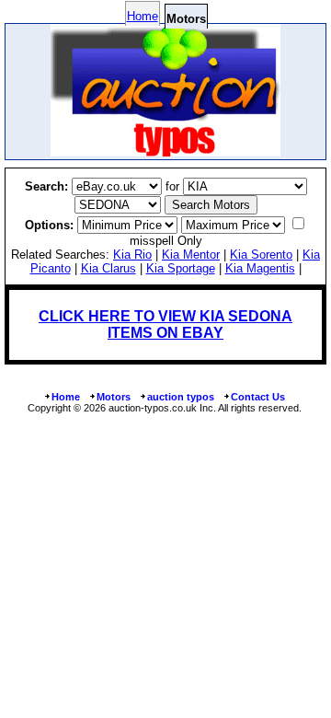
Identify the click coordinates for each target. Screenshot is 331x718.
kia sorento (261, 254)
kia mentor (191, 254)
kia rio (132, 254)
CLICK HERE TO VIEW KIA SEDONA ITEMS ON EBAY (165, 324)
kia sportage (180, 268)
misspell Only (166, 241)
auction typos (180, 396)
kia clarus (108, 268)
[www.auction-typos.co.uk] (165, 151)
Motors (114, 396)
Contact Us (258, 396)
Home (142, 16)
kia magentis (260, 268)
